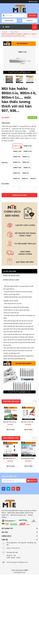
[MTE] (19, 504)
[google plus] (13, 489)
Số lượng (5, 184)
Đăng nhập (9, 20)
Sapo (23, 572)
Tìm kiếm (32, 15)
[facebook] (3, 489)
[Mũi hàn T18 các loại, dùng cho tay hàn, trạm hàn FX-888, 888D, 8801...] (10, 413)
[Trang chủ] (19, 8)
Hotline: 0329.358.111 (13, 548)
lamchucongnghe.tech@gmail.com (17, 562)
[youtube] (18, 489)
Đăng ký (30, 20)
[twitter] (8, 489)
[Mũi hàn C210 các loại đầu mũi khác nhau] (28, 413)
